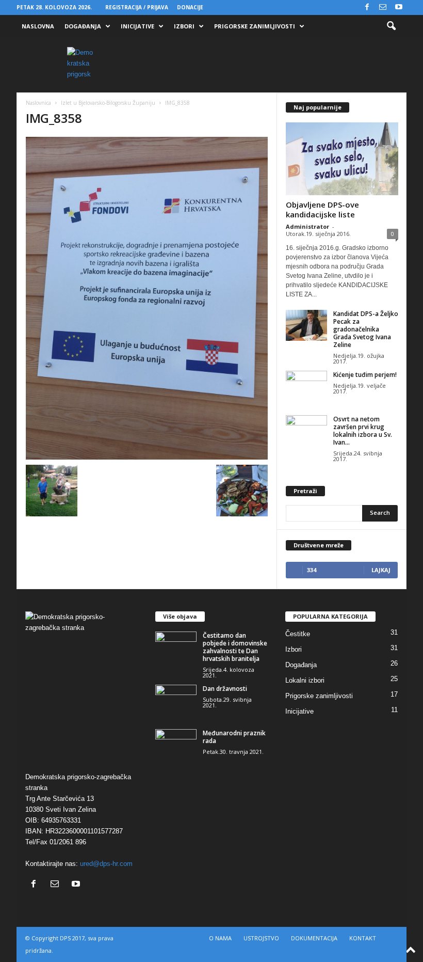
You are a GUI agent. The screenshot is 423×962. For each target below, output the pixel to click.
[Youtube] (399, 7)
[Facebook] (367, 7)
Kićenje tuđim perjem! (365, 374)
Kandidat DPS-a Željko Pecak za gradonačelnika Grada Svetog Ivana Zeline (365, 329)
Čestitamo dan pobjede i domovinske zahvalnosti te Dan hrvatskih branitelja (235, 647)
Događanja (82, 26)
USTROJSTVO (261, 938)
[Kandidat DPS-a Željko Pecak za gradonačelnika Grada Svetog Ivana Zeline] (306, 325)
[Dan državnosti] (176, 700)
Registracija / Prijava (136, 7)
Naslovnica (38, 102)
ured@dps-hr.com (106, 864)
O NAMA (220, 938)
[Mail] (383, 7)
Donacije (190, 7)
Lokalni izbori (304, 680)
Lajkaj (381, 570)
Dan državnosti (225, 688)
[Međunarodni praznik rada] (176, 744)
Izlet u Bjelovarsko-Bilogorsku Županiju (108, 102)
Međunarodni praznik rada (234, 737)
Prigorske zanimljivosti (254, 26)
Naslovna (38, 26)
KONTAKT (362, 938)
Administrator (307, 226)
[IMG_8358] (147, 298)
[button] (391, 26)
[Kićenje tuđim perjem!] (306, 386)
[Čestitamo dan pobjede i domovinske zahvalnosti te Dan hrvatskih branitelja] (176, 647)
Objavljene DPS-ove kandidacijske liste (322, 209)
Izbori (184, 26)
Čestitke (297, 634)
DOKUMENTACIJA (314, 938)
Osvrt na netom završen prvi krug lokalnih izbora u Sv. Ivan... (362, 431)
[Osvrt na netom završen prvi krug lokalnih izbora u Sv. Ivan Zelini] (306, 430)
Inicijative (137, 26)
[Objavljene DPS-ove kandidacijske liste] (342, 158)
